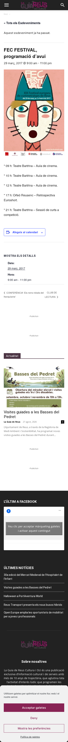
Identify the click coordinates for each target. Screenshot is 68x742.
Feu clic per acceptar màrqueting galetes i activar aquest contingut (34, 529)
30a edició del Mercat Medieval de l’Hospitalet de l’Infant (33, 576)
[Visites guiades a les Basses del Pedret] (34, 385)
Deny (34, 718)
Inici (6, 14)
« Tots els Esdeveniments (22, 23)
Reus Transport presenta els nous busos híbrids (33, 604)
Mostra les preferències (34, 728)
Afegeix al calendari (25, 232)
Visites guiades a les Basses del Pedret (28, 587)
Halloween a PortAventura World (23, 596)
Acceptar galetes (34, 707)
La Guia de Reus (12, 421)
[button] (6, 5)
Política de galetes (30, 736)
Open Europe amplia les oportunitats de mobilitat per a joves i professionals (33, 614)
